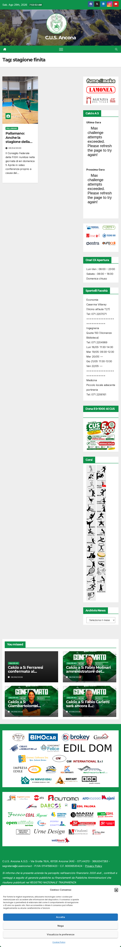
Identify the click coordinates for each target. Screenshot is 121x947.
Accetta (60, 917)
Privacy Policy (93, 866)
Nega (61, 925)
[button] (116, 889)
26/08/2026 (75, 677)
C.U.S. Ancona (60, 38)
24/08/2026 (17, 712)
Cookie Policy (58, 942)
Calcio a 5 (13, 663)
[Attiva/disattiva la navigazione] (61, 49)
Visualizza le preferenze (60, 934)
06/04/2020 (15, 148)
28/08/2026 (17, 677)
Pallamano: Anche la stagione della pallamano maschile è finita (19, 141)
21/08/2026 (75, 712)
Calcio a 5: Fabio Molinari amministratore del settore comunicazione (88, 671)
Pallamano (11, 128)
